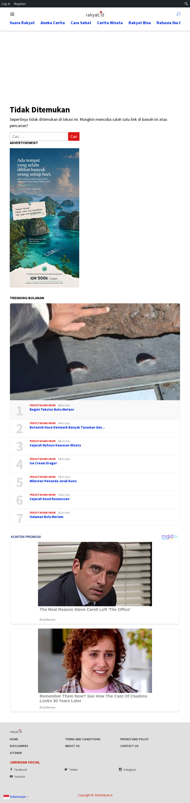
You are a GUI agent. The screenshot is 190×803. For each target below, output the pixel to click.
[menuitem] (186, 3)
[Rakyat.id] (95, 13)
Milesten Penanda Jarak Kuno (53, 481)
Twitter (73, 770)
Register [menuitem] (20, 4)
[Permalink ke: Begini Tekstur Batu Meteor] (95, 351)
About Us (72, 746)
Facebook (20, 770)
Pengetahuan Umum (43, 405)
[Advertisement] (95, 65)
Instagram (130, 770)
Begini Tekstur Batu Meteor (52, 409)
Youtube (19, 777)
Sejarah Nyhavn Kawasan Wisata (55, 445)
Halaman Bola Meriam (46, 517)
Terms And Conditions (83, 739)
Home (14, 739)
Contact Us (129, 746)
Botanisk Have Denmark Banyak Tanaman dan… (67, 427)
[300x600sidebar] (44, 217)
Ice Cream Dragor (43, 463)
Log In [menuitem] (6, 4)
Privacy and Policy (134, 739)
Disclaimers (19, 746)
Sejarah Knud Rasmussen (50, 499)
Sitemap (16, 753)
